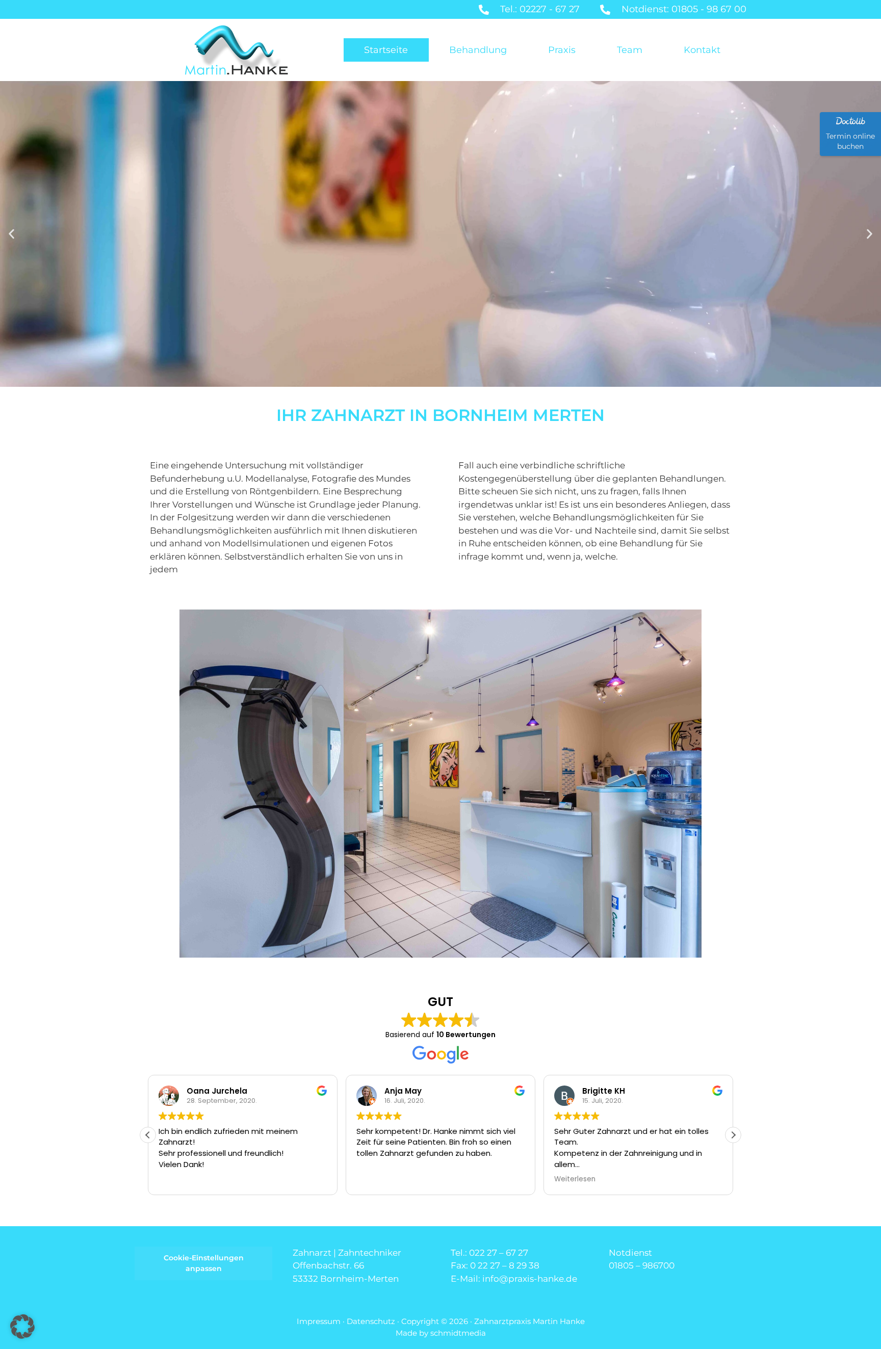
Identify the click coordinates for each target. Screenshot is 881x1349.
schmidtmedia (458, 1333)
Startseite (386, 50)
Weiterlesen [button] (574, 1179)
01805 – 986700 (642, 1265)
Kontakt (702, 50)
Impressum (319, 1321)
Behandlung (478, 50)
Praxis (562, 50)
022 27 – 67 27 (498, 1253)
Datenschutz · (374, 1321)
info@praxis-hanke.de (529, 1279)
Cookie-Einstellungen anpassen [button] (204, 1263)
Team (629, 50)
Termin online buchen (850, 141)
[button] (11, 234)
